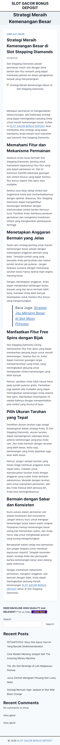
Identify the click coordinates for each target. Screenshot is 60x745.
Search (7, 619)
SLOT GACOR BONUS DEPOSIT (34, 740)
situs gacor (9, 715)
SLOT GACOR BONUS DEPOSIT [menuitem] (27, 126)
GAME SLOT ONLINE (16, 34)
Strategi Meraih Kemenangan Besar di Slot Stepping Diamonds (30, 46)
